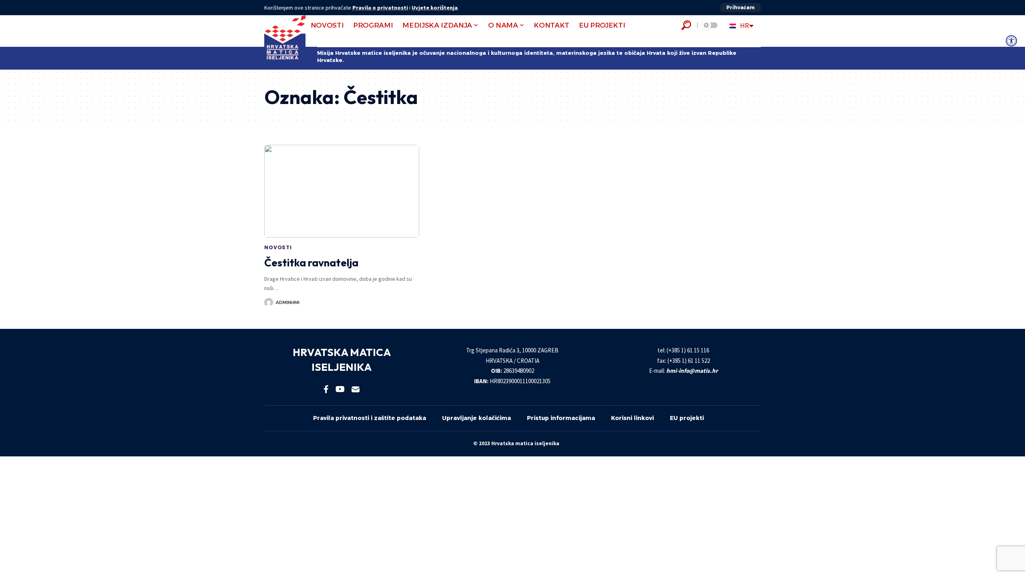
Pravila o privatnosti (380, 7)
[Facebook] (326, 389)
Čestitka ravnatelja (311, 262)
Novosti (278, 247)
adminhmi (287, 302)
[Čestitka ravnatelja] (341, 191)
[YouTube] (340, 389)
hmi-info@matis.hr (692, 370)
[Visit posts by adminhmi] (268, 302)
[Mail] (356, 389)
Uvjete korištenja (435, 7)
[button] (740, 7)
